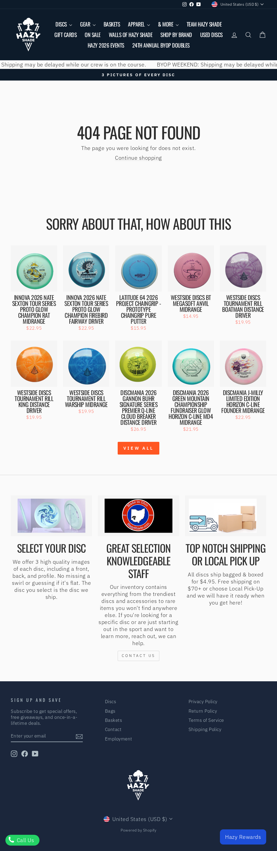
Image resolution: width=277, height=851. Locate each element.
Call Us (24, 840)
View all (138, 448)
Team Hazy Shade (204, 24)
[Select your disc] (51, 515)
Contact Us (138, 655)
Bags (110, 711)
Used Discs (211, 35)
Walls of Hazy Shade (131, 35)
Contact (113, 729)
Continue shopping (138, 157)
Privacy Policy (203, 702)
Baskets (112, 24)
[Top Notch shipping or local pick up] (225, 515)
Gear (85, 24)
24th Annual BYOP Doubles (161, 45)
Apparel (137, 24)
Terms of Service (206, 720)
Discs (61, 24)
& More (166, 24)
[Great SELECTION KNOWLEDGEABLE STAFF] (138, 515)
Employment (118, 739)
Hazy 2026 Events (106, 45)
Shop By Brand (176, 35)
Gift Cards (65, 35)
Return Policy (203, 711)
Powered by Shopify (138, 830)
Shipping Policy (205, 729)
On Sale (93, 35)
